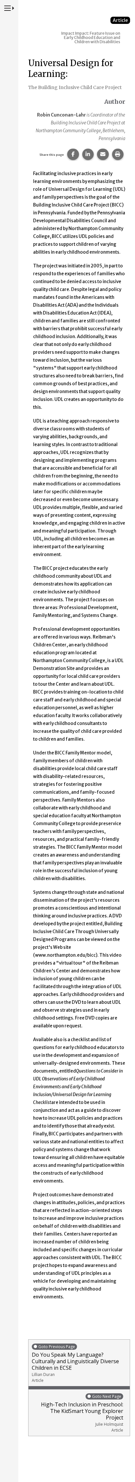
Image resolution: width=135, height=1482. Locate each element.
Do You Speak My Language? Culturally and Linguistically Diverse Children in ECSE (75, 1363)
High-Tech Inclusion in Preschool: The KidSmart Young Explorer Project (82, 1413)
